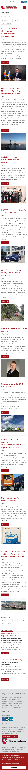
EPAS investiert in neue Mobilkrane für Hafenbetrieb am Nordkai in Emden (13, 91)
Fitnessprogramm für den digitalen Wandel (12, 499)
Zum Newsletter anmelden (10, 736)
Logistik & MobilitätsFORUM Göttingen (12, 660)
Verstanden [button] (14, 767)
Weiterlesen (5, 62)
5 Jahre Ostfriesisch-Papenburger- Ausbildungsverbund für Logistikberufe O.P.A (11, 443)
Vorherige (5, 20)
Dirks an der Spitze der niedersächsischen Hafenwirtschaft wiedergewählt (11, 32)
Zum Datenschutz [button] (14, 763)
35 (23, 20)
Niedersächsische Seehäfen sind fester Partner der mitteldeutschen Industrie (13, 554)
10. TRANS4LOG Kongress (8, 633)
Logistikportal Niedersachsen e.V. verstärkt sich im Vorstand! (13, 160)
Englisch (18, 1)
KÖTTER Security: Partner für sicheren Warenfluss (13, 211)
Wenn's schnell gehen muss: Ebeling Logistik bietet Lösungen (13, 273)
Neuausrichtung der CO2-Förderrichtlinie (12, 385)
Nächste (8, 23)
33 (15, 20)
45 (3, 23)
